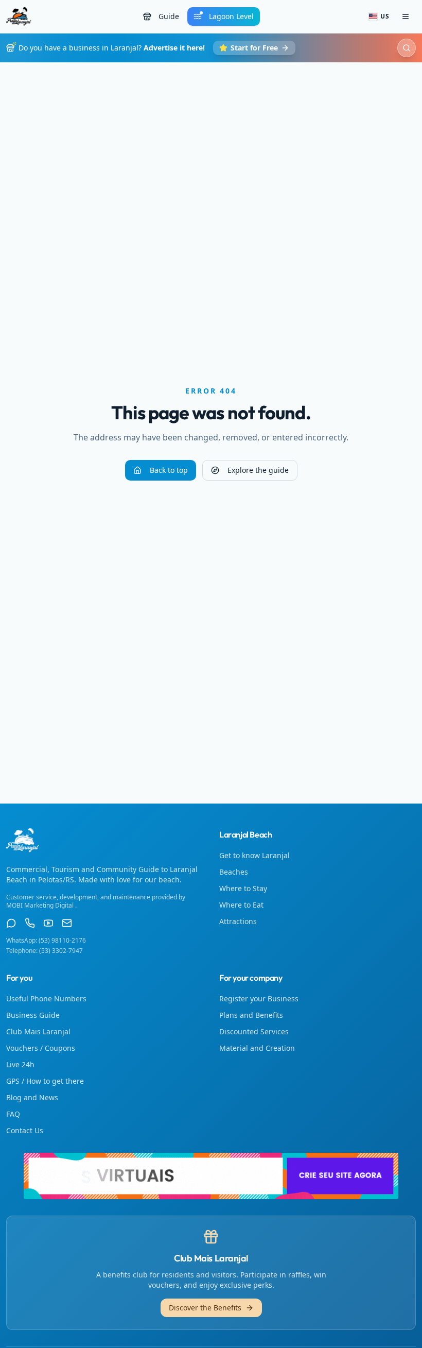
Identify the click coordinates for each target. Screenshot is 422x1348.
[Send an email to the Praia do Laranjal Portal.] (67, 923)
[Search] (406, 48)
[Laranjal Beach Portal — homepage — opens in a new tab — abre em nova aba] (211, 1176)
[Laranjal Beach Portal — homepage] (18, 16)
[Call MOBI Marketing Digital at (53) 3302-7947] (30, 923)
